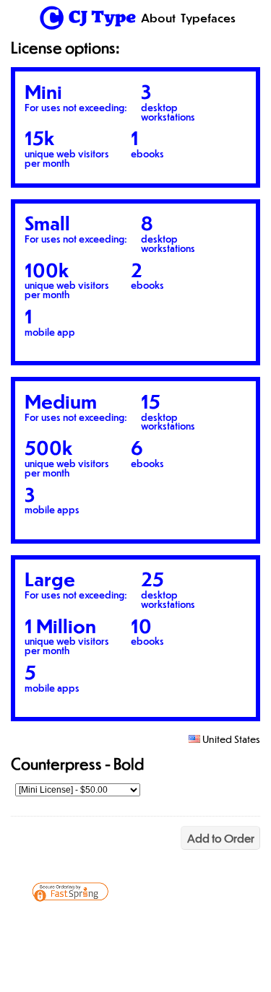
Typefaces (208, 17)
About (158, 17)
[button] (199, 924)
